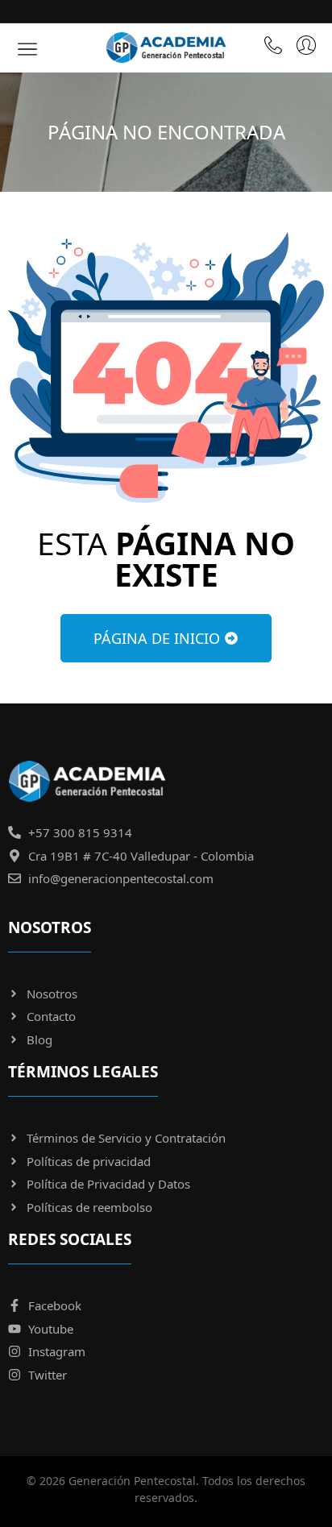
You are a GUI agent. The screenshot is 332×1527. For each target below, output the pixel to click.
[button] (27, 47)
